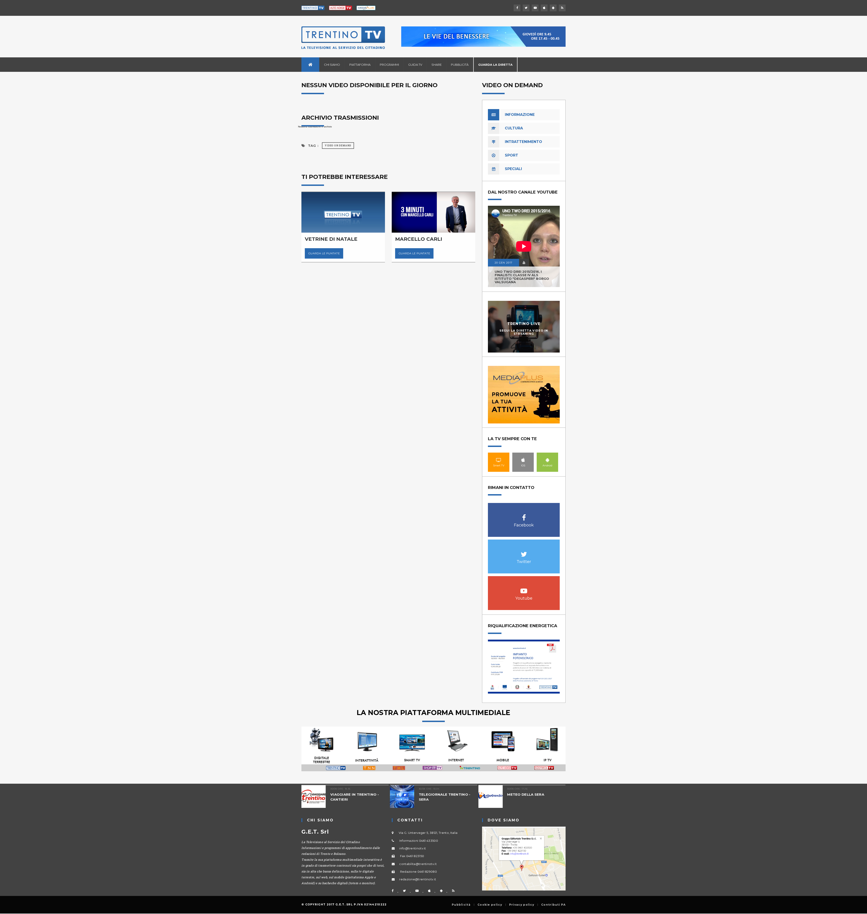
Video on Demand (338, 145)
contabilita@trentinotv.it (418, 864)
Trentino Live (524, 324)
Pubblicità (459, 64)
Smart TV (499, 460)
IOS (523, 460)
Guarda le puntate (348, 253)
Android (547, 460)
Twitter (524, 552)
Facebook (524, 515)
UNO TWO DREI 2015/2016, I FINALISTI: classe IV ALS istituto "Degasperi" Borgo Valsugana (522, 277)
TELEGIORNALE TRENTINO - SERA (407, 797)
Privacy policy (521, 905)
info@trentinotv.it (412, 848)
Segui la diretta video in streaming (523, 332)
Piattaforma (360, 64)
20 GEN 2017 (503, 262)
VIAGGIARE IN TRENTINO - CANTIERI (317, 797)
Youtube (523, 588)
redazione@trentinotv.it (417, 879)
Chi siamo (332, 64)
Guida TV (415, 64)
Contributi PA (553, 905)
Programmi (389, 64)
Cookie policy (490, 905)
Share (436, 64)
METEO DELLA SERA (487, 794)
